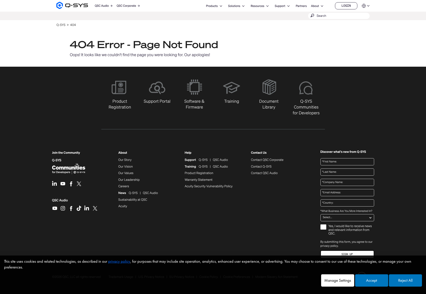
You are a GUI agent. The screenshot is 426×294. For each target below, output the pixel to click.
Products (212, 6)
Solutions (234, 6)
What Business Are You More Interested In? (346, 211)
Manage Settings (337, 280)
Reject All (405, 280)
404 (73, 25)
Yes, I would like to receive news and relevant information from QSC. (350, 230)
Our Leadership (129, 180)
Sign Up (347, 254)
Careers (123, 186)
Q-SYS (60, 25)
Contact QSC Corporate (267, 160)
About (315, 6)
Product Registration (199, 173)
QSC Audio (60, 202)
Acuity (122, 206)
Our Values (125, 173)
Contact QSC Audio (264, 173)
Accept (371, 280)
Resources (257, 6)
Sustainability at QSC (132, 200)
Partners (301, 6)
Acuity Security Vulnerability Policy (209, 186)
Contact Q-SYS (261, 166)
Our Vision (125, 166)
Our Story (124, 160)
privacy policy (329, 246)
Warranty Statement (199, 180)
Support (280, 6)
